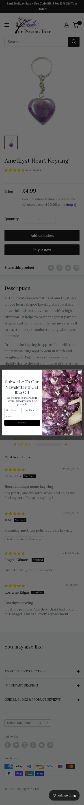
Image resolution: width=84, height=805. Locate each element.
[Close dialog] (79, 372)
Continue (22, 423)
